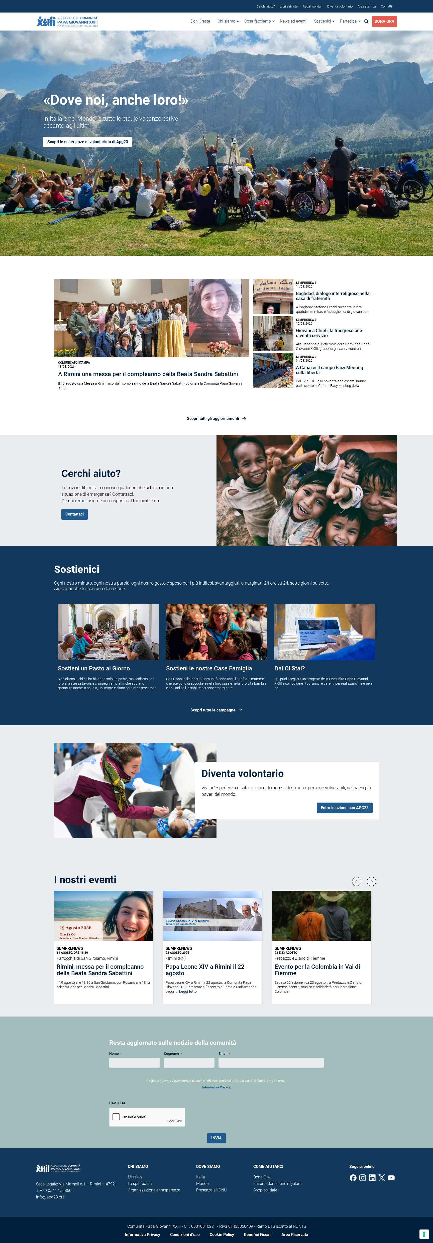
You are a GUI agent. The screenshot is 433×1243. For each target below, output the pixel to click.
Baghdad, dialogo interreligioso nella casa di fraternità (333, 296)
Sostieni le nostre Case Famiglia (209, 668)
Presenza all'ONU (211, 1190)
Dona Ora (384, 21)
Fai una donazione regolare (277, 1183)
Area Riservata (294, 1234)
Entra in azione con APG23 (345, 807)
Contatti (386, 6)
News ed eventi (293, 21)
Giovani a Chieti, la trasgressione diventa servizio (329, 333)
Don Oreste (200, 21)
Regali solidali (312, 6)
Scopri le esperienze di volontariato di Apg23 (87, 141)
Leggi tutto (188, 991)
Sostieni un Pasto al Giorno (94, 668)
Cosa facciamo (257, 21)
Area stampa (367, 6)
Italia (200, 1177)
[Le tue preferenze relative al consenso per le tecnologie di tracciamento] (424, 1234)
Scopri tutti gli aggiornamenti (213, 418)
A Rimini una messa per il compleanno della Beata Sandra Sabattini (148, 374)
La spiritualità (140, 1183)
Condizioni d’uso (185, 1234)
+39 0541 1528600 (57, 1190)
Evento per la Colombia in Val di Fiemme (317, 969)
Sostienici (322, 21)
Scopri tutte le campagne (213, 710)
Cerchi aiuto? (266, 6)
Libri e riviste (289, 6)
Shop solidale (265, 1190)
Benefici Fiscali (257, 1234)
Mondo (202, 1183)
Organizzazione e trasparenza (154, 1190)
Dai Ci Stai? (289, 668)
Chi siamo (226, 21)
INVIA (216, 1138)
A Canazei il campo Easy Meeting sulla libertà (329, 370)
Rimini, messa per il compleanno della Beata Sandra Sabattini (100, 969)
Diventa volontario (340, 6)
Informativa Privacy (216, 1087)
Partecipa (348, 21)
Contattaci (74, 514)
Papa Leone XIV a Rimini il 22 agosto (205, 969)
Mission (135, 1177)
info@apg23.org (50, 1197)
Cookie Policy (222, 1234)
